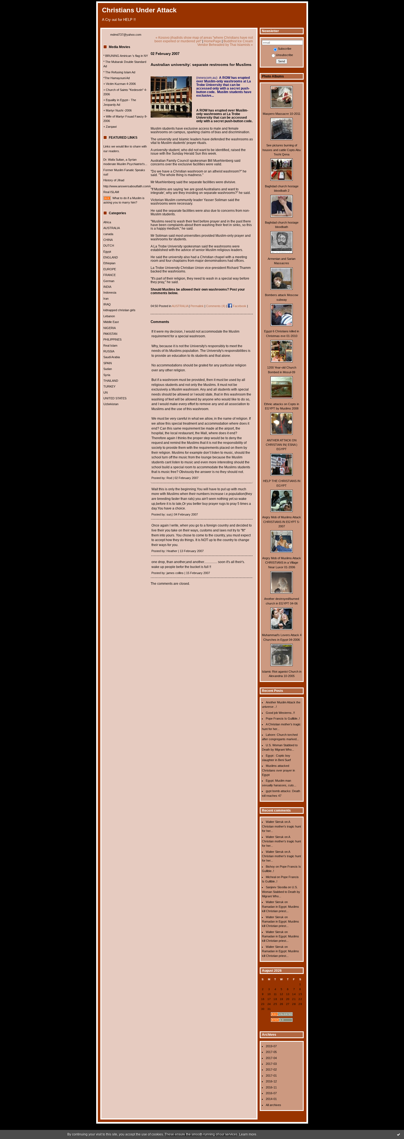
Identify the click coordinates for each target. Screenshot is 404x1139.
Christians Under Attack (139, 10)
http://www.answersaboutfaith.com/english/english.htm (139, 186)
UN (105, 392)
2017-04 (271, 1058)
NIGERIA (109, 328)
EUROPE (109, 269)
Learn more (247, 1134)
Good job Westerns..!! (280, 712)
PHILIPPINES (112, 339)
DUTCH (108, 245)
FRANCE (109, 275)
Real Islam (110, 345)
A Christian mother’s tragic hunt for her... (281, 826)
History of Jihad (113, 180)
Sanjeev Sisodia (276, 887)
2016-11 (271, 1087)
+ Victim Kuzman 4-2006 (119, 83)
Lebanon (109, 316)
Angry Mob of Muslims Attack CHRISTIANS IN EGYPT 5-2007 (281, 522)
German (108, 281)
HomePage (212, 41)
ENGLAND (110, 257)
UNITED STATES (114, 398)
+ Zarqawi (110, 126)
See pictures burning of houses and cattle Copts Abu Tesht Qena (281, 150)
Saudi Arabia (111, 357)
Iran (106, 298)
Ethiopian (109, 263)
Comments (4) (215, 306)
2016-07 (271, 1093)
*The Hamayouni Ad (116, 78)
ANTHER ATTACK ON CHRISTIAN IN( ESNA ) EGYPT (281, 445)
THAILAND (110, 380)
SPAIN (107, 363)
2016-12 (271, 1081)
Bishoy (270, 866)
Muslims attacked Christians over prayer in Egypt (278, 770)
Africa (107, 222)
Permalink (197, 306)
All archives (273, 1105)
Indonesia (109, 292)
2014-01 (271, 1099)
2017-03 (271, 1063)
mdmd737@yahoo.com (125, 34)
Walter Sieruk (275, 821)
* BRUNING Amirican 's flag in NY (125, 55)
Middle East (111, 322)
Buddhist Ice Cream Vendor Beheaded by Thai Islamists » (225, 42)
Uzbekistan (110, 404)
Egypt (107, 251)
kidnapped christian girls (119, 310)
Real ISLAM (111, 192)
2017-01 (271, 1075)
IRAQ (107, 304)
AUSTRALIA (111, 228)
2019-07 (271, 1046)
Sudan (107, 369)
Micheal (271, 877)
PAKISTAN (110, 333)
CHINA (108, 239)
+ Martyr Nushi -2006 (117, 110)
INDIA (107, 286)
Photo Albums (273, 76)
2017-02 (271, 1069)
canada (108, 234)
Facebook (239, 306)
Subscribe (284, 48)
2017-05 (271, 1052)
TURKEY (109, 386)
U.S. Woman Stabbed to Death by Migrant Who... (281, 891)
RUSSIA (108, 351)
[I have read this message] (398, 1134)
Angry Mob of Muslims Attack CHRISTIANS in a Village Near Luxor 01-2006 (281, 562)
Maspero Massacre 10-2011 (281, 113)
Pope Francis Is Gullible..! (283, 718)
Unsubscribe (284, 55)
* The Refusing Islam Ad (119, 72)
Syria (106, 375)
